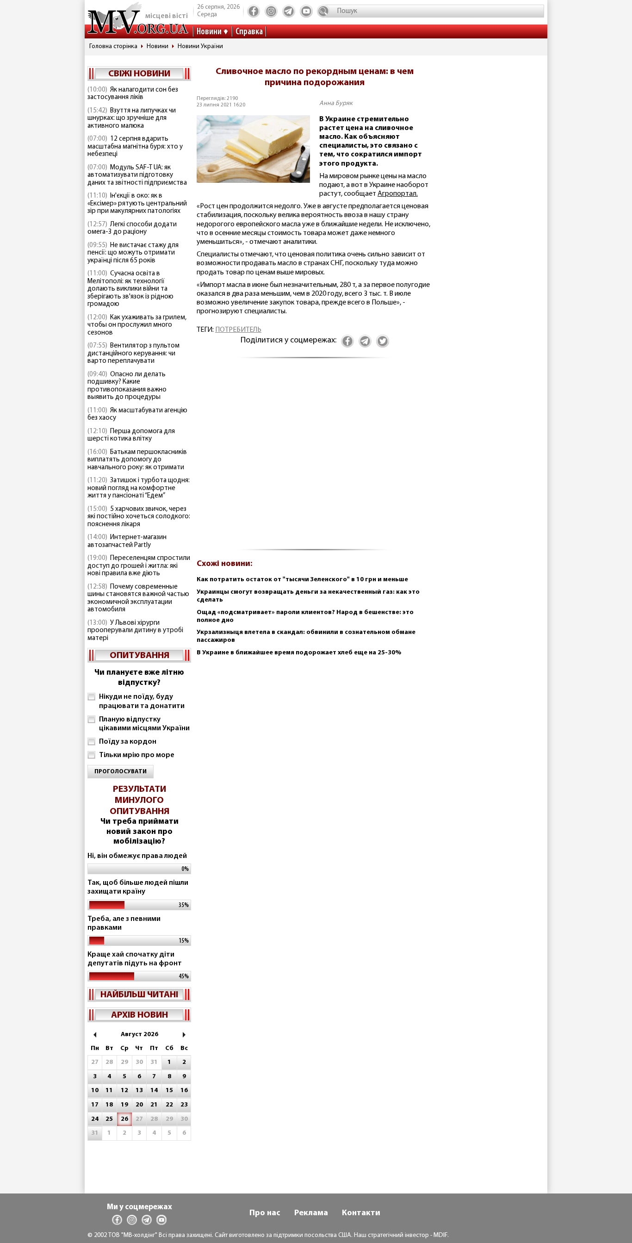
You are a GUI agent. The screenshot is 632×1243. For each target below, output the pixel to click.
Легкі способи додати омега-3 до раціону (132, 228)
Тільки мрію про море (136, 755)
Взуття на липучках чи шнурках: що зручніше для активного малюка (131, 118)
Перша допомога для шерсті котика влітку (131, 435)
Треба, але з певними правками (124, 923)
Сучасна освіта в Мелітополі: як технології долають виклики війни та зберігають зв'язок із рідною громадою (130, 289)
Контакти (361, 1213)
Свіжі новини (139, 74)
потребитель (238, 330)
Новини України (200, 46)
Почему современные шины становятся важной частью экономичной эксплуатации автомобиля (138, 599)
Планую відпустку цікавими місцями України (144, 724)
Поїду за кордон (127, 742)
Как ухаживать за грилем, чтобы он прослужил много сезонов (136, 325)
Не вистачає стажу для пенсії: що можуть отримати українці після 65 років (133, 253)
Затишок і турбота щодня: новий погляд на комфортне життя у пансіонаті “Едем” (138, 488)
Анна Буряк (336, 103)
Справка (249, 32)
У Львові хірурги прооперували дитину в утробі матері (135, 631)
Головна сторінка (113, 46)
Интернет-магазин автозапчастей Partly (127, 541)
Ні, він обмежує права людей (137, 856)
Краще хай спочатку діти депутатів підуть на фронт (134, 959)
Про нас (264, 1213)
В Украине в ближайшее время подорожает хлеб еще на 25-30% (299, 652)
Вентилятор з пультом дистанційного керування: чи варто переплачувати (133, 353)
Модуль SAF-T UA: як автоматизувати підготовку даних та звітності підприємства (137, 175)
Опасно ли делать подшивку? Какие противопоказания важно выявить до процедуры (127, 386)
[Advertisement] (315, 458)
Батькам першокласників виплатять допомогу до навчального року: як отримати (137, 460)
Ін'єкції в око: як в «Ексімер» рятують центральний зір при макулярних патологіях (137, 204)
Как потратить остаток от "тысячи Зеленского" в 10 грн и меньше (302, 579)
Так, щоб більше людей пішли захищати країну (137, 887)
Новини (209, 32)
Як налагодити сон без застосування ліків (132, 94)
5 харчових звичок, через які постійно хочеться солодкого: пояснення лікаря (138, 517)
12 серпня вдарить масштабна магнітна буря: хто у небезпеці (135, 147)
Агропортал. (398, 194)
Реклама (311, 1213)
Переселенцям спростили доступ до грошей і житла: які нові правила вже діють (138, 566)
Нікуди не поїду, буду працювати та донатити (142, 701)
